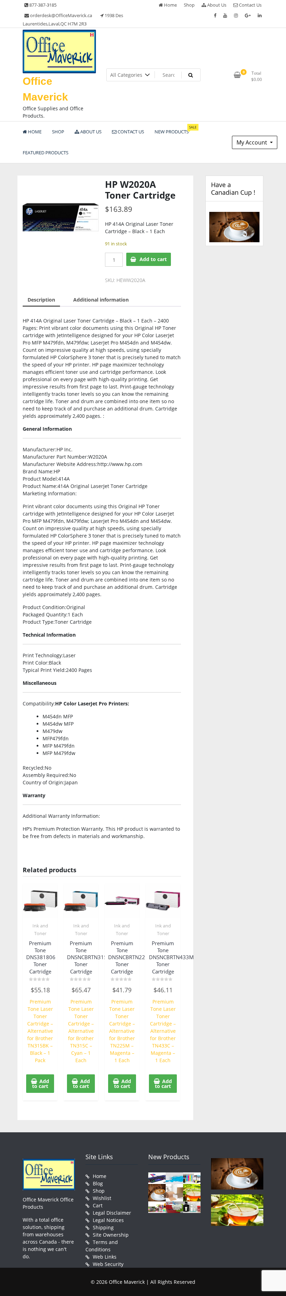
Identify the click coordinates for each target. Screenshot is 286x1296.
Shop (189, 5)
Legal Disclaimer (112, 1212)
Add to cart (153, 259)
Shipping (103, 1227)
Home (170, 5)
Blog (98, 1183)
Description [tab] (41, 299)
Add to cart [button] (40, 1083)
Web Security (108, 1264)
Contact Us (250, 5)
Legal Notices (108, 1220)
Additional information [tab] (101, 299)
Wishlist (102, 1198)
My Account (252, 142)
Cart (98, 1205)
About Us (216, 5)
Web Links (104, 1256)
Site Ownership (111, 1234)
